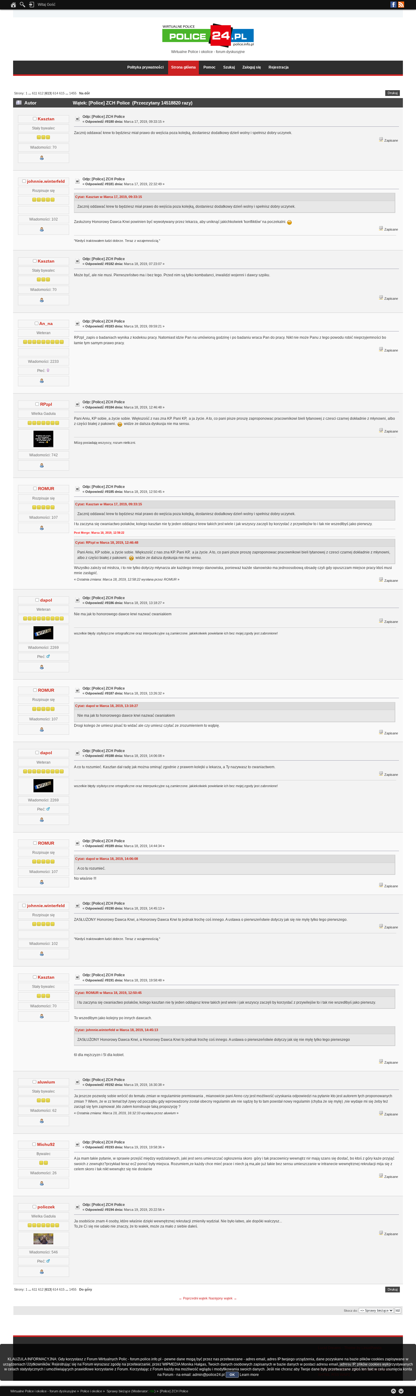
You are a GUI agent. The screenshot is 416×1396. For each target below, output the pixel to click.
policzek (46, 1207)
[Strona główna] (13, 6)
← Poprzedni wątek (193, 1298)
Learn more (249, 1375)
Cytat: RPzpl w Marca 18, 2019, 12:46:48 (106, 542)
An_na (46, 323)
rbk (152, 1391)
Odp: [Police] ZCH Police (104, 117)
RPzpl (46, 404)
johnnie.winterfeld (46, 181)
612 (41, 93)
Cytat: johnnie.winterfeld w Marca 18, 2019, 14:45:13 (116, 1030)
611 (34, 93)
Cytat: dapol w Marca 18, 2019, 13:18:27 (106, 706)
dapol (46, 600)
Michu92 (46, 1144)
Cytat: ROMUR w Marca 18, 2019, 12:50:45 (108, 993)
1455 (72, 93)
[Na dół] (401, 1391)
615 (62, 93)
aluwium (46, 1082)
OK (232, 1375)
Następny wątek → (223, 1298)
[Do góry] (393, 1391)
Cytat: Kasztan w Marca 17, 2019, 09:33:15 (108, 197)
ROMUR (46, 488)
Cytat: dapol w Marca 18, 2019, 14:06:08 (106, 859)
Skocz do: (351, 1310)
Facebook (393, 5)
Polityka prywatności (145, 67)
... (30, 93)
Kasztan (46, 119)
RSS (401, 5)
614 (55, 93)
